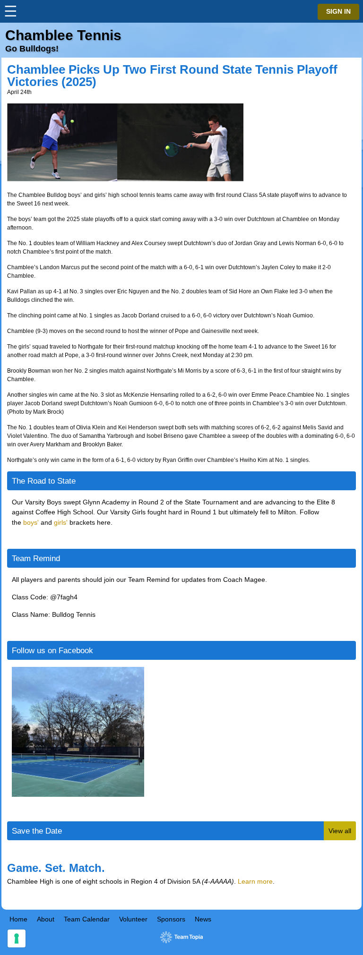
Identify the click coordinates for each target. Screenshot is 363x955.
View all (339, 831)
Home (18, 919)
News (203, 919)
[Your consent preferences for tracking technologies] (17, 938)
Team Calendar (87, 919)
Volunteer (133, 919)
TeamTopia (181, 937)
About (45, 919)
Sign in (338, 11)
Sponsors (171, 919)
